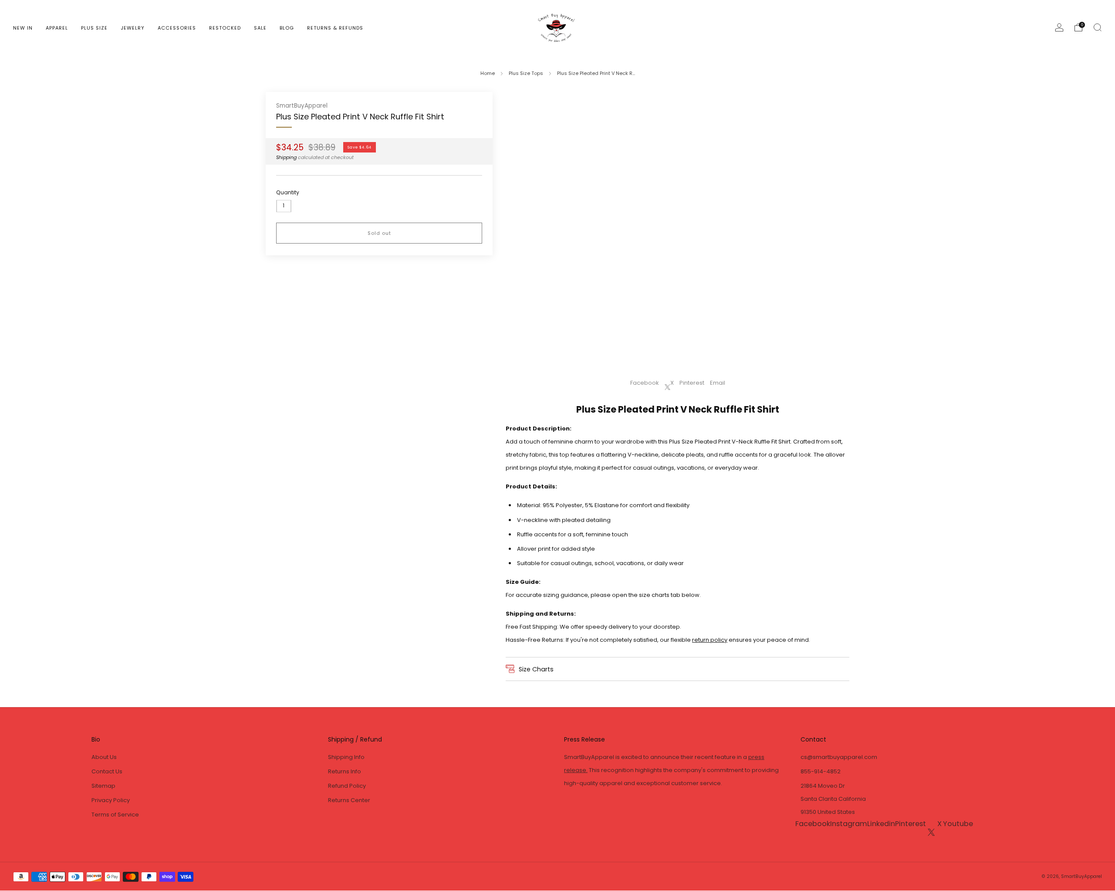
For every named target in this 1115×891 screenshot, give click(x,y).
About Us (104, 757)
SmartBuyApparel (302, 106)
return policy (709, 640)
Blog (287, 27)
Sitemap (103, 786)
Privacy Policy (110, 800)
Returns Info (344, 771)
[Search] (1097, 27)
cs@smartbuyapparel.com (839, 757)
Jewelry (133, 27)
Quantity (287, 192)
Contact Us (106, 771)
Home (487, 73)
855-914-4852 (821, 771)
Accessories (177, 27)
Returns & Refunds (335, 27)
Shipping (286, 157)
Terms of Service (115, 814)
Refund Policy (347, 786)
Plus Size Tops (526, 73)
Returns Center (349, 800)
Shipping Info (346, 757)
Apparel (57, 27)
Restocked (225, 27)
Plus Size (94, 27)
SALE (260, 27)
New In (23, 27)
